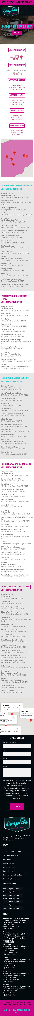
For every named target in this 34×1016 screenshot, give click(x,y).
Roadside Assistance (10, 855)
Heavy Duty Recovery (10, 879)
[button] (27, 156)
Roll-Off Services (9, 867)
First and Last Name (10, 742)
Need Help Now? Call (11, 2)
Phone (5, 758)
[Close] (14, 718)
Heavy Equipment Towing (12, 875)
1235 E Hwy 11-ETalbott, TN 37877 (17, 116)
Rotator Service (9, 863)
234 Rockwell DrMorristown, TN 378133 (17, 86)
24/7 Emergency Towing (12, 851)
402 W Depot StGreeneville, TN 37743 (17, 56)
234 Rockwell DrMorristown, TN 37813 (10, 951)
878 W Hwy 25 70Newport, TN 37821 (17, 131)
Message (6, 766)
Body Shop (7, 859)
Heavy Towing (8, 871)
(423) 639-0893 (26, 2)
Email (5, 750)
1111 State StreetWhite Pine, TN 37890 (17, 101)
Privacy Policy (11, 838)
